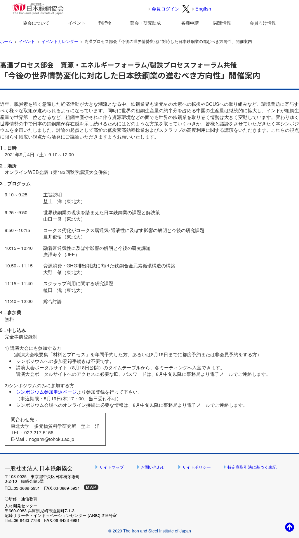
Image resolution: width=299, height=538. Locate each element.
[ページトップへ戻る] (289, 526)
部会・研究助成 (145, 23)
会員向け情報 (263, 23)
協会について (36, 23)
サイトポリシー (196, 467)
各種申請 (190, 23)
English (203, 8)
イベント (77, 23)
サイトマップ (111, 467)
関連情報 (222, 23)
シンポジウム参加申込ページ (46, 391)
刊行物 (105, 23)
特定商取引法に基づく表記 (252, 467)
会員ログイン (166, 8)
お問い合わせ (153, 467)
